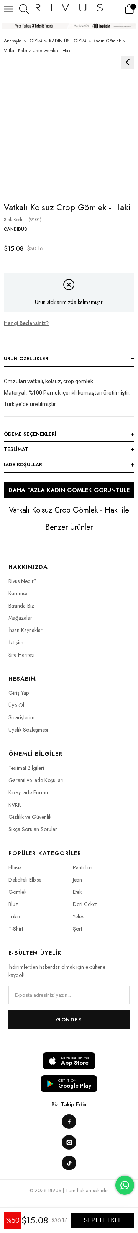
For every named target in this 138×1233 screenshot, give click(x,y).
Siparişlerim (21, 717)
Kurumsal (18, 593)
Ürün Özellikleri (27, 358)
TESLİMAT (16, 449)
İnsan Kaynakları (26, 630)
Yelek (78, 916)
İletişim (15, 642)
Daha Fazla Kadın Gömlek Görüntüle (69, 490)
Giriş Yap (18, 693)
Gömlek (17, 892)
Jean (77, 880)
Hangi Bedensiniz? (26, 323)
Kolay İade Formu (28, 792)
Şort (77, 929)
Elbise (14, 867)
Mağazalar (20, 618)
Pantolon (82, 867)
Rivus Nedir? (22, 581)
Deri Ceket (85, 904)
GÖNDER (69, 1019)
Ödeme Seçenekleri (30, 434)
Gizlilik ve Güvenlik (29, 817)
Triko (14, 916)
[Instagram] (69, 1142)
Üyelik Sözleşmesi (28, 729)
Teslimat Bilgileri (26, 768)
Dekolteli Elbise (24, 880)
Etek (77, 892)
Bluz (13, 904)
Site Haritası (21, 654)
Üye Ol (16, 705)
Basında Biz (21, 605)
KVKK (14, 804)
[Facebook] (69, 1121)
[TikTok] (69, 1163)
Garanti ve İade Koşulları (36, 780)
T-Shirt (15, 929)
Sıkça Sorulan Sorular (32, 829)
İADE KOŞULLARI (24, 464)
